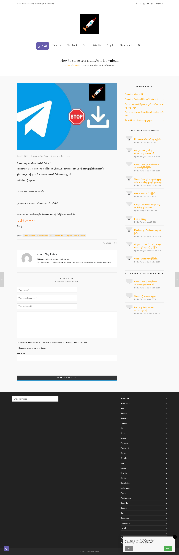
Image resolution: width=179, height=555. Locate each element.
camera (124, 423)
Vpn (122, 538)
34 (129, 194)
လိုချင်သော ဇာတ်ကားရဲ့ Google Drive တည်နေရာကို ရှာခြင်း (147, 246)
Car (122, 428)
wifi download (79, 236)
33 (129, 205)
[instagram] (144, 3)
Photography (126, 498)
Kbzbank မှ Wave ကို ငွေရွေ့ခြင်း (147, 139)
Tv (122, 533)
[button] (55, 399)
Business (124, 418)
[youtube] (148, 3)
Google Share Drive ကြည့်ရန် (146, 259)
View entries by (100, 262)
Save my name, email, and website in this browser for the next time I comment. (54, 342)
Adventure (125, 398)
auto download (29, 236)
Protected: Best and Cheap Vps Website (142, 99)
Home (67, 65)
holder (123, 468)
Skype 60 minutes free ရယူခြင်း (138, 120)
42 (129, 151)
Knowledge (125, 483)
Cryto (123, 433)
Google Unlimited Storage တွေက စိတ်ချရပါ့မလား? (147, 206)
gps (122, 463)
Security (124, 508)
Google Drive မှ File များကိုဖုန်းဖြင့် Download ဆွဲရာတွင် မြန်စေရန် (148, 180)
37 (129, 180)
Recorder (124, 503)
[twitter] (140, 3)
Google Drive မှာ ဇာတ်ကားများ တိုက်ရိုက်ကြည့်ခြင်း (147, 166)
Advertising (125, 403)
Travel (123, 528)
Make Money (126, 488)
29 (129, 245)
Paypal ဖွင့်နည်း (140, 219)
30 (129, 231)
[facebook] (136, 3)
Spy (122, 513)
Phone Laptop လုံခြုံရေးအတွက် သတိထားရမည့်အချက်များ (144, 105)
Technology (65, 156)
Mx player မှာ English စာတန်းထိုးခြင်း (147, 231)
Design (123, 438)
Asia (122, 408)
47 (129, 140)
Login (158, 3)
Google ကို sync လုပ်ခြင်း (145, 296)
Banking (124, 413)
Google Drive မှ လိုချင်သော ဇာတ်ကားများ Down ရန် (145, 152)
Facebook (125, 448)
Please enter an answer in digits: (32, 348)
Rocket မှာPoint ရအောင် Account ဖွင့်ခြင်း (144, 309)
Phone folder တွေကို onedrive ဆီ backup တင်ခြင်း (144, 113)
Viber (44, 46)
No (129, 549)
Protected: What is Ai (134, 94)
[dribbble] (152, 3)
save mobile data (56, 236)
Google (124, 458)
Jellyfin (123, 478)
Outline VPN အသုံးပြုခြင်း (145, 193)
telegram (68, 236)
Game (123, 453)
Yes (167, 549)
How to (124, 473)
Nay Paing (44, 156)
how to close (42, 236)
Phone (123, 493)
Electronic (125, 443)
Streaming (76, 65)
